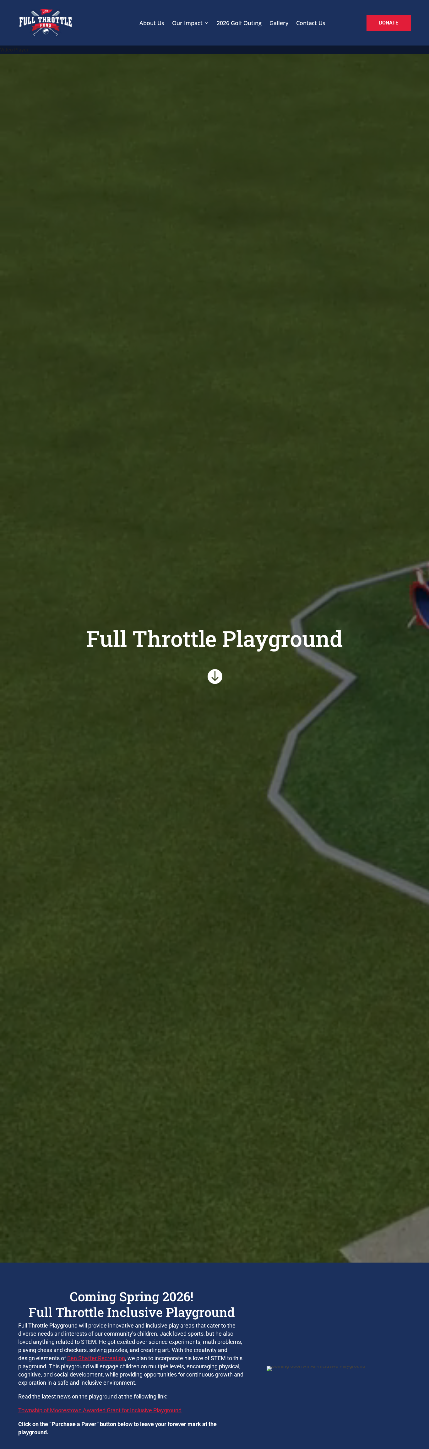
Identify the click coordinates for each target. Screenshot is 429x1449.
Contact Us (310, 23)
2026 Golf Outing (239, 23)
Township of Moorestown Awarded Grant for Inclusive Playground (100, 1410)
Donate (388, 23)
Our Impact (187, 23)
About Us (151, 23)
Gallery (278, 23)
